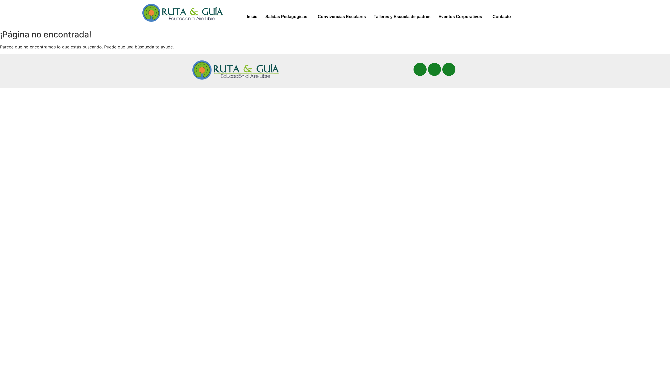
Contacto (502, 16)
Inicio (252, 16)
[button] (287, 16)
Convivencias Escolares (342, 16)
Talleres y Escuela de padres (402, 16)
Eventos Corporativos (460, 16)
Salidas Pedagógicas (286, 16)
